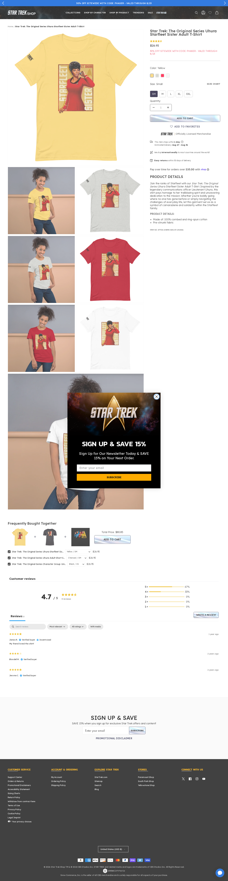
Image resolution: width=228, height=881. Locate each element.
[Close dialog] (156, 396)
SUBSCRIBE (114, 477)
